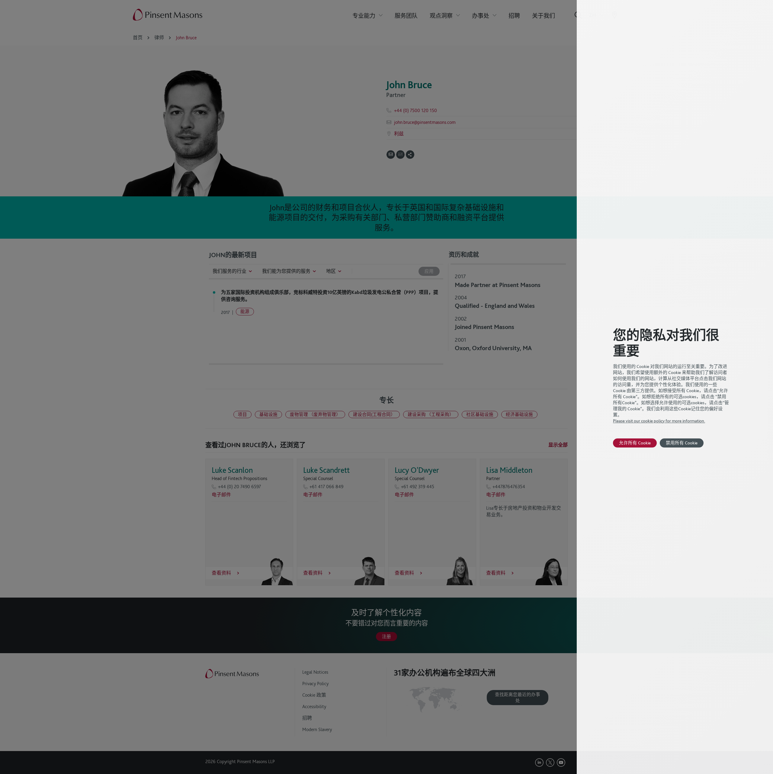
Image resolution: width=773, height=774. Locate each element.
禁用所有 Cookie (682, 442)
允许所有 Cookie (635, 442)
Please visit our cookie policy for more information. (659, 421)
